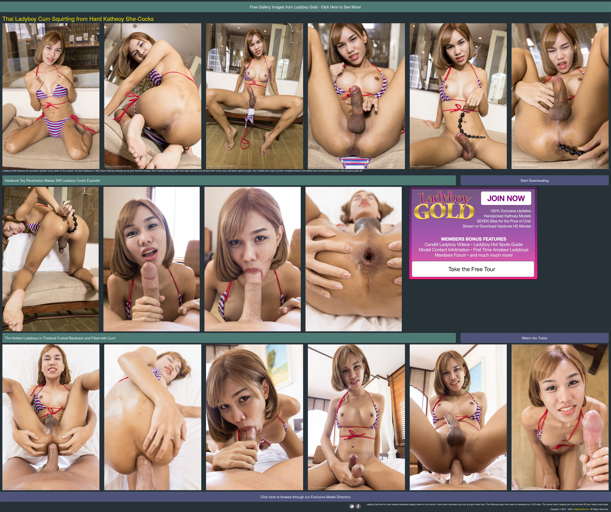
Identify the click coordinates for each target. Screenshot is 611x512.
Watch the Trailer (535, 337)
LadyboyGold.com (581, 509)
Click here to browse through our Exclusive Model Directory (305, 496)
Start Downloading (535, 180)
